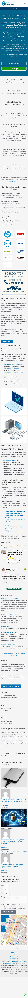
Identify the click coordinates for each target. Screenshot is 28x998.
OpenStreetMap (10, 922)
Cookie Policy (14, 958)
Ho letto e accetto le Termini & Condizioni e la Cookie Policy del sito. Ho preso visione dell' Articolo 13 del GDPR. (15, 906)
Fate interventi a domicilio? (8, 644)
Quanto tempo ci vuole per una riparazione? (12, 614)
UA (16, 8)
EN (13, 8)
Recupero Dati (15, 181)
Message (3, 897)
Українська (19, 948)
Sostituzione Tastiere (10, 374)
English (13, 948)
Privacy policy (14, 956)
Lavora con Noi (14, 952)
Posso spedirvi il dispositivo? (9, 632)
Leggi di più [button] (5, 582)
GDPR (2, 904)
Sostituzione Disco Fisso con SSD (14, 372)
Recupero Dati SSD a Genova (13, 513)
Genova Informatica (14, 961)
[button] (14, 599)
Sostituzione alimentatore (11, 460)
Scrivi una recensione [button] (14, 563)
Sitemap (14, 954)
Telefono (3, 893)
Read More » (4, 805)
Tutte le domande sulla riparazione (10, 653)
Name (2, 885)
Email (2, 889)
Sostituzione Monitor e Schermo (13, 364)
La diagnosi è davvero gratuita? (9, 598)
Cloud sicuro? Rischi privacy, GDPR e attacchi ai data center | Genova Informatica (13, 842)
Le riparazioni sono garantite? (9, 626)
